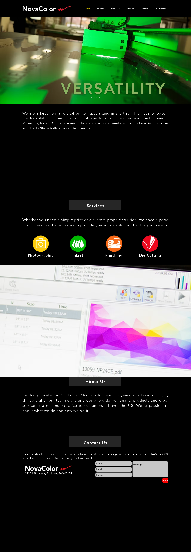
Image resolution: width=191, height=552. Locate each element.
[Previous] (16, 60)
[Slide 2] (94, 97)
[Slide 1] (91, 97)
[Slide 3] (96, 97)
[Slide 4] (99, 97)
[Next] (174, 60)
